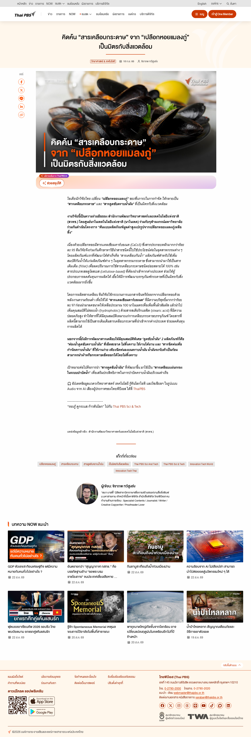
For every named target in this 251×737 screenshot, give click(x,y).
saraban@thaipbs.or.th (209, 697)
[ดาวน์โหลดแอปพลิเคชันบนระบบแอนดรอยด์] (42, 711)
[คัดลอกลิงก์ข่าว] (21, 115)
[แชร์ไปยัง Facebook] (21, 82)
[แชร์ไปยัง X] (21, 90)
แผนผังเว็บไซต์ (15, 677)
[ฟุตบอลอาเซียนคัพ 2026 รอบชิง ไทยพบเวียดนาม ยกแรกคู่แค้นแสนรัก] (36, 607)
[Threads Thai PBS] (187, 705)
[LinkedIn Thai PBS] (228, 705)
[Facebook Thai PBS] (162, 705)
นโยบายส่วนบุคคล (50, 677)
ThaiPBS (139, 389)
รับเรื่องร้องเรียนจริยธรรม (121, 677)
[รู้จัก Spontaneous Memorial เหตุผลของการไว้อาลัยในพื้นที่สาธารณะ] (95, 607)
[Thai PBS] (25, 14)
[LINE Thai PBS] (195, 705)
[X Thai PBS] (170, 705)
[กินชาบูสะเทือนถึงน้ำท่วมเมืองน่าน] (155, 546)
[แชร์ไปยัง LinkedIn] (21, 106)
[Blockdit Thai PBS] (220, 705)
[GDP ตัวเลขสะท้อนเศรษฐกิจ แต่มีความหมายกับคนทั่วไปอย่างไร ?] (36, 546)
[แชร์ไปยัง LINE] (21, 98)
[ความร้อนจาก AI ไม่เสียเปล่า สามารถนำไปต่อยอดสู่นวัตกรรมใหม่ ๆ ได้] (215, 546)
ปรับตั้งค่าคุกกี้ (115, 683)
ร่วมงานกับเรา (48, 683)
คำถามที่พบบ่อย (16, 683)
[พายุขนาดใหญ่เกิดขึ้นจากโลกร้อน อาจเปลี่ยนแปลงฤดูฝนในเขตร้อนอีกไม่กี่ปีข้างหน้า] (155, 607)
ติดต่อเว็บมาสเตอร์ (85, 683)
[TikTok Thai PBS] (212, 705)
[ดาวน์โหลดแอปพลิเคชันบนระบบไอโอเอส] (42, 700)
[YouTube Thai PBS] (203, 705)
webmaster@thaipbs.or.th (189, 693)
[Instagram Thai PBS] (179, 705)
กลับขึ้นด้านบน (229, 665)
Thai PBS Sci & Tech (127, 406)
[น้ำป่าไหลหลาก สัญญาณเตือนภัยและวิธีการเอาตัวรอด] (215, 607)
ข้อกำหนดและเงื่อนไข (85, 677)
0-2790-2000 (173, 688)
